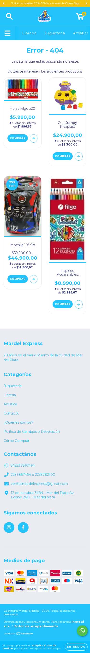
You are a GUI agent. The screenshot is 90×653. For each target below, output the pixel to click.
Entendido (76, 646)
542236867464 (23, 465)
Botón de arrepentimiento (36, 626)
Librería (29, 33)
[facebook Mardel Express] (23, 527)
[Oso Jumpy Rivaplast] (79, 156)
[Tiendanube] (19, 634)
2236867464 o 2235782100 (33, 474)
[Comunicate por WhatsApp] (82, 630)
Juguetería (55, 33)
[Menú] (7, 33)
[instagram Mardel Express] (9, 527)
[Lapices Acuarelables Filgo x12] (79, 304)
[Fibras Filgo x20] (34, 138)
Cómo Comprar (16, 441)
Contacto (11, 413)
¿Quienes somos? (18, 422)
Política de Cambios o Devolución (32, 431)
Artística (81, 33)
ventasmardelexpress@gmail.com (39, 484)
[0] (80, 17)
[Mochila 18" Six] (34, 279)
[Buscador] (9, 16)
